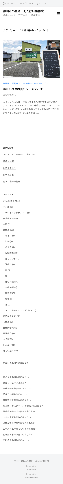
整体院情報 (8, 327)
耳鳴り (8, 264)
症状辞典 (9, 252)
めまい (8, 235)
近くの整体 (8, 350)
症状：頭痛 (8, 161)
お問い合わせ (28, 3)
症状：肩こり (9, 167)
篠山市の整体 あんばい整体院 (23, 11)
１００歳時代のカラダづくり (35, 83)
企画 (5, 224)
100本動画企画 (10, 201)
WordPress (31, 469)
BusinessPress (31, 477)
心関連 (6, 321)
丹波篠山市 (8, 218)
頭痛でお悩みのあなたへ (15, 394)
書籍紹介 (7, 333)
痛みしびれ (10, 258)
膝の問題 (9, 281)
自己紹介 (7, 344)
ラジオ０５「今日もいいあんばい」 (20, 154)
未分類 (6, 339)
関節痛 (15, 83)
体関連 (6, 83)
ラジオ (6, 206)
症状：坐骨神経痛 (11, 181)
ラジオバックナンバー (16, 212)
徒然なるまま (9, 315)
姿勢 (7, 241)
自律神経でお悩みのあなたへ (17, 388)
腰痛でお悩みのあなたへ (15, 382)
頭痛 (7, 298)
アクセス (42, 3)
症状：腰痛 (8, 174)
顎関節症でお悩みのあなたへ (17, 399)
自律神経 (9, 287)
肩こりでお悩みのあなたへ (16, 376)
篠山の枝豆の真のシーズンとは (23, 89)
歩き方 (8, 247)
